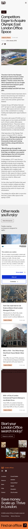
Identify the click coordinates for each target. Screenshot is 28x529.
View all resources (7, 220)
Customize (13, 281)
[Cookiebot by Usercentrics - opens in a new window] (19, 246)
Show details (19, 272)
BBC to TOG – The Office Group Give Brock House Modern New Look (13, 353)
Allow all (14, 277)
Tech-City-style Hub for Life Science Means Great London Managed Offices (13, 308)
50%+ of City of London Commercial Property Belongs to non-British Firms (14, 397)
